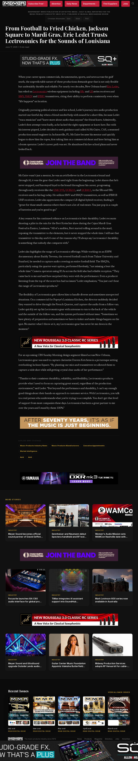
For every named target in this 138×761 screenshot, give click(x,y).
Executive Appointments (94, 446)
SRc (82, 91)
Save (68, 19)
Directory (109, 739)
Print (87, 19)
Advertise (56, 4)
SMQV (28, 96)
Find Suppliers (110, 4)
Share (78, 19)
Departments (89, 4)
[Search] (132, 4)
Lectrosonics (40, 91)
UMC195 (58, 190)
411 (89, 190)
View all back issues (119, 692)
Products (88, 739)
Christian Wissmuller (56, 18)
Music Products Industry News (33, 446)
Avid (22, 457)
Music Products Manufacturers (65, 446)
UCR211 (70, 190)
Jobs (125, 4)
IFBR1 (41, 96)
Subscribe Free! (36, 4)
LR (91, 91)
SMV (21, 96)
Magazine (98, 739)
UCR (84, 190)
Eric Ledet (112, 87)
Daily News (72, 4)
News (79, 739)
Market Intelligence (28, 451)
